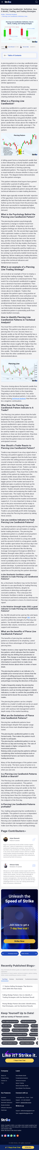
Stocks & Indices (5, 1105)
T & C (2, 1083)
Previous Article (13, 953)
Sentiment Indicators (6, 1102)
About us (3, 1075)
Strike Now (28, 1147)
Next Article (24, 953)
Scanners (3, 1097)
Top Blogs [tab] (5, 979)
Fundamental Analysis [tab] (31, 979)
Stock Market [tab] (19, 979)
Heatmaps (4, 1110)
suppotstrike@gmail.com (26, 1113)
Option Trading (20, 1083)
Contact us (4, 1080)
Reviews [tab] (11, 979)
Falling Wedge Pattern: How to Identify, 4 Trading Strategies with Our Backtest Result (18, 996)
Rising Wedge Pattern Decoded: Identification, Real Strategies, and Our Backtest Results (19, 1005)
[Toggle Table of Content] (5, 55)
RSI (28, 617)
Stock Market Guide (21, 1075)
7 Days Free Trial (19, 1060)
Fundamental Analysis (22, 1078)
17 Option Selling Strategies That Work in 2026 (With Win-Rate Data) (17, 987)
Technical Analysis (11, 14)
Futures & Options (6, 1100)
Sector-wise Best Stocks (22, 1085)
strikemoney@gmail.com (27, 1110)
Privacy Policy (5, 1078)
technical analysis (19, 398)
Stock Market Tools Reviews (23, 1088)
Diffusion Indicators (6, 1107)
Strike (3, 14)
